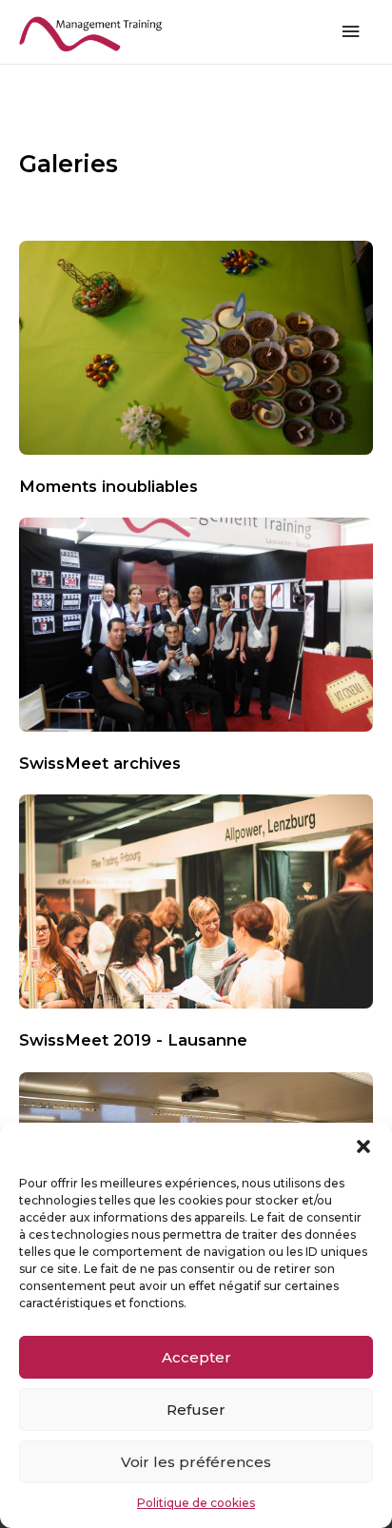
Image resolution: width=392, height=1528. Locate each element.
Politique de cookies (196, 1503)
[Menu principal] (351, 32)
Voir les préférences (196, 1462)
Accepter (196, 1357)
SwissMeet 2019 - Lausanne (133, 1039)
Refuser (196, 1410)
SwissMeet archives (100, 763)
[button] (363, 1146)
